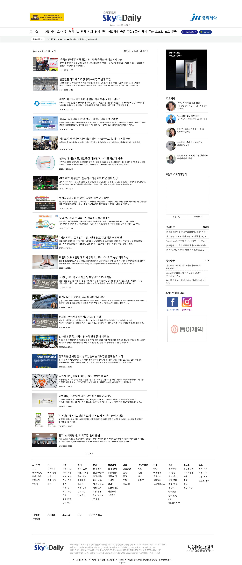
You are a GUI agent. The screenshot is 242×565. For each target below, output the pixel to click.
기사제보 (51, 515)
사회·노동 (67, 472)
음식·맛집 (172, 495)
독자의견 (128, 560)
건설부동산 (133, 31)
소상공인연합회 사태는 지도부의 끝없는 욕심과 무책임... (183, 274)
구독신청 (176, 217)
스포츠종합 (188, 472)
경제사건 (81, 491)
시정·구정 (82, 487)
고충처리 (122, 562)
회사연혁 (92, 560)
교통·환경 (66, 499)
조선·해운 (97, 476)
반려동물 (172, 491)
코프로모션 (198, 217)
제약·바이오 (98, 483)
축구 (186, 480)
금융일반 (127, 468)
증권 (125, 476)
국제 (144, 31)
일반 (140, 468)
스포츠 (159, 31)
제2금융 (126, 483)
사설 (34, 468)
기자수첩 (36, 480)
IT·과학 (96, 499)
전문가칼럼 (37, 476)
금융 (122, 31)
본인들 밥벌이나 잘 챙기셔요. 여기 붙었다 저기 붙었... (186, 282)
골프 (186, 483)
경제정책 (82, 480)
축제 (175, 480)
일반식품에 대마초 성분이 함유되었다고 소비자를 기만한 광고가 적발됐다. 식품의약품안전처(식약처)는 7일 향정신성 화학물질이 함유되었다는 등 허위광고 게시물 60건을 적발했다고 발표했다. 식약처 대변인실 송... (103, 201)
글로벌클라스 (159, 483)
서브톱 (135, 51)
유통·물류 (97, 480)
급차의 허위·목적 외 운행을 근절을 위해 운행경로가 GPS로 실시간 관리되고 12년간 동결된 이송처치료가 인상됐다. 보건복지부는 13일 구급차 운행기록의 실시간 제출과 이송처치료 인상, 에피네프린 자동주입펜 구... (102, 182)
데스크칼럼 (37, 472)
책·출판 (171, 472)
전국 (80, 515)
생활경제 (113, 31)
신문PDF (36, 515)
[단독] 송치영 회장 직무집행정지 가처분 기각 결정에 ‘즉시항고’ (187, 231)
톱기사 (127, 51)
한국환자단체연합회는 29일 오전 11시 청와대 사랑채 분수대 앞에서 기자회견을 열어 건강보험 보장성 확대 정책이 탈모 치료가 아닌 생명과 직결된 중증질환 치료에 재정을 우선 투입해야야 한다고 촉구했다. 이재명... (101, 241)
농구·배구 (187, 487)
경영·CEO (82, 468)
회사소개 (76, 560)
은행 (125, 472)
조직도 (84, 560)
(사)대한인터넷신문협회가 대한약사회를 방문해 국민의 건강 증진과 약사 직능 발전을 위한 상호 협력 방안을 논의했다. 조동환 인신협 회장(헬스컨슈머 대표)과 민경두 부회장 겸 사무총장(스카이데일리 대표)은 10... (103, 300)
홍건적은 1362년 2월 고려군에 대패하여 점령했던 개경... (183, 267)
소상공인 (112, 495)
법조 (64, 495)
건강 (170, 499)
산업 (104, 31)
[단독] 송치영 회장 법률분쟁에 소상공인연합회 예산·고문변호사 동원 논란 (187, 245)
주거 (65, 483)
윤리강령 (101, 560)
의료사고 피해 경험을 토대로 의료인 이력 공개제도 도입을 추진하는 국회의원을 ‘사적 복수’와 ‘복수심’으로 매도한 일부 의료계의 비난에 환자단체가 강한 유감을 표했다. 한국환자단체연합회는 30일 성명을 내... (101, 102)
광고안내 (110, 560)
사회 (90, 31)
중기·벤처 (112, 468)
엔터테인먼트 (174, 503)
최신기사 (50, 31)
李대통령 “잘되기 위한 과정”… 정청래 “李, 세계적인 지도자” (187, 236)
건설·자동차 (98, 472)
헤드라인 (144, 51)
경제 (97, 31)
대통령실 (51, 468)
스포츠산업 (188, 468)
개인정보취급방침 (149, 560)
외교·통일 (51, 480)
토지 (140, 476)
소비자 (81, 483)
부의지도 (74, 31)
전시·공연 (172, 476)
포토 (167, 31)
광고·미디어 (98, 495)
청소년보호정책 (165, 560)
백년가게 (112, 491)
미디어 (171, 487)
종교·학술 (172, 484)
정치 (83, 31)
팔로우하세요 (186, 310)
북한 (49, 483)
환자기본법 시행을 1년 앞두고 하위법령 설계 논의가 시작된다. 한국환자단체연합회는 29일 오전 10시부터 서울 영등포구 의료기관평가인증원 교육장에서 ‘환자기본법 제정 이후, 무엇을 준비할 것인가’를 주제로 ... (100, 360)
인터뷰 (35, 483)
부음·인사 (66, 502)
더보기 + (89, 453)
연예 (205, 476)
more (206, 226)
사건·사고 (67, 468)
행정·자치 (51, 476)
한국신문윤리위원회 (200, 546)
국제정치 (157, 480)
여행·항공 (97, 491)
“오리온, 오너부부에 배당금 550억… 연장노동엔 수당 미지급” (187, 240)
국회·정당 (51, 472)
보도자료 (66, 515)
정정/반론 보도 (95, 515)
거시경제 (81, 495)
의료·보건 (66, 491)
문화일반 (172, 468)
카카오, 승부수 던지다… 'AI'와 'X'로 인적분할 (65, 39)
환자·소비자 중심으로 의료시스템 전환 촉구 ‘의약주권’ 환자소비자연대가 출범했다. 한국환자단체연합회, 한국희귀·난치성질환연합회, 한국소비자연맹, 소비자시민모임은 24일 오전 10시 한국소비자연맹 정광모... (102, 439)
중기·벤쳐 (82, 476)
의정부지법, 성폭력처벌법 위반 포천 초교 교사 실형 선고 (187, 249)
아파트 (141, 480)
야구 (186, 476)
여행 (170, 480)
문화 (150, 31)
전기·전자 (97, 468)
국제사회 (157, 476)
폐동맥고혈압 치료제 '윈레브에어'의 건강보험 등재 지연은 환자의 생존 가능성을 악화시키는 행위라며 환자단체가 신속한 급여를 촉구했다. (101, 419)
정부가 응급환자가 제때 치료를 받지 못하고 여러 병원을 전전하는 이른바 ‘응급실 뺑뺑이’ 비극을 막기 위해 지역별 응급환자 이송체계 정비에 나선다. (102, 63)
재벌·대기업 (83, 472)
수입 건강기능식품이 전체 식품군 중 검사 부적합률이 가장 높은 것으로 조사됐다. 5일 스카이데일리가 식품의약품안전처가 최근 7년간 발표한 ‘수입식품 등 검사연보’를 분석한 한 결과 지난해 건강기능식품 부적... (99, 221)
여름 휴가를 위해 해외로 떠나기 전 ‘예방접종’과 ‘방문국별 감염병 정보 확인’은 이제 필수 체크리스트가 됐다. (99, 141)
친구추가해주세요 (172, 310)
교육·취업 (67, 480)
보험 (125, 480)
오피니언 (62, 31)
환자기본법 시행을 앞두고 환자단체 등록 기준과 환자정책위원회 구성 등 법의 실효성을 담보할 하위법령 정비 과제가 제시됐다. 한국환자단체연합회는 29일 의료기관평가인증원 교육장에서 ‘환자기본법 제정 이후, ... (102, 340)
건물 (140, 472)
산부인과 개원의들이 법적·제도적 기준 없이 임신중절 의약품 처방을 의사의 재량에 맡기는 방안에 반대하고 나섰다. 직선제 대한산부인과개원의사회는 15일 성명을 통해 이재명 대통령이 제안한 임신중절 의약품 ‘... (102, 162)
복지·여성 (67, 476)
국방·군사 (66, 487)
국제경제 (157, 472)
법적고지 (137, 560)
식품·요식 (97, 487)
